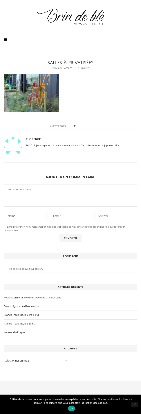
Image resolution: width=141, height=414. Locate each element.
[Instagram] (130, 39)
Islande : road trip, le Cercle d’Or (21, 314)
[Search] (135, 39)
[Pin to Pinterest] (88, 125)
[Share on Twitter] (85, 125)
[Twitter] (126, 39)
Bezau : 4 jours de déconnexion (21, 306)
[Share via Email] (92, 125)
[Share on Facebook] (81, 125)
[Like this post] (77, 125)
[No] (134, 404)
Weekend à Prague (14, 332)
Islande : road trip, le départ (19, 323)
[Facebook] (122, 39)
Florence (67, 68)
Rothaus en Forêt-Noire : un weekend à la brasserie (32, 297)
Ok (71, 408)
